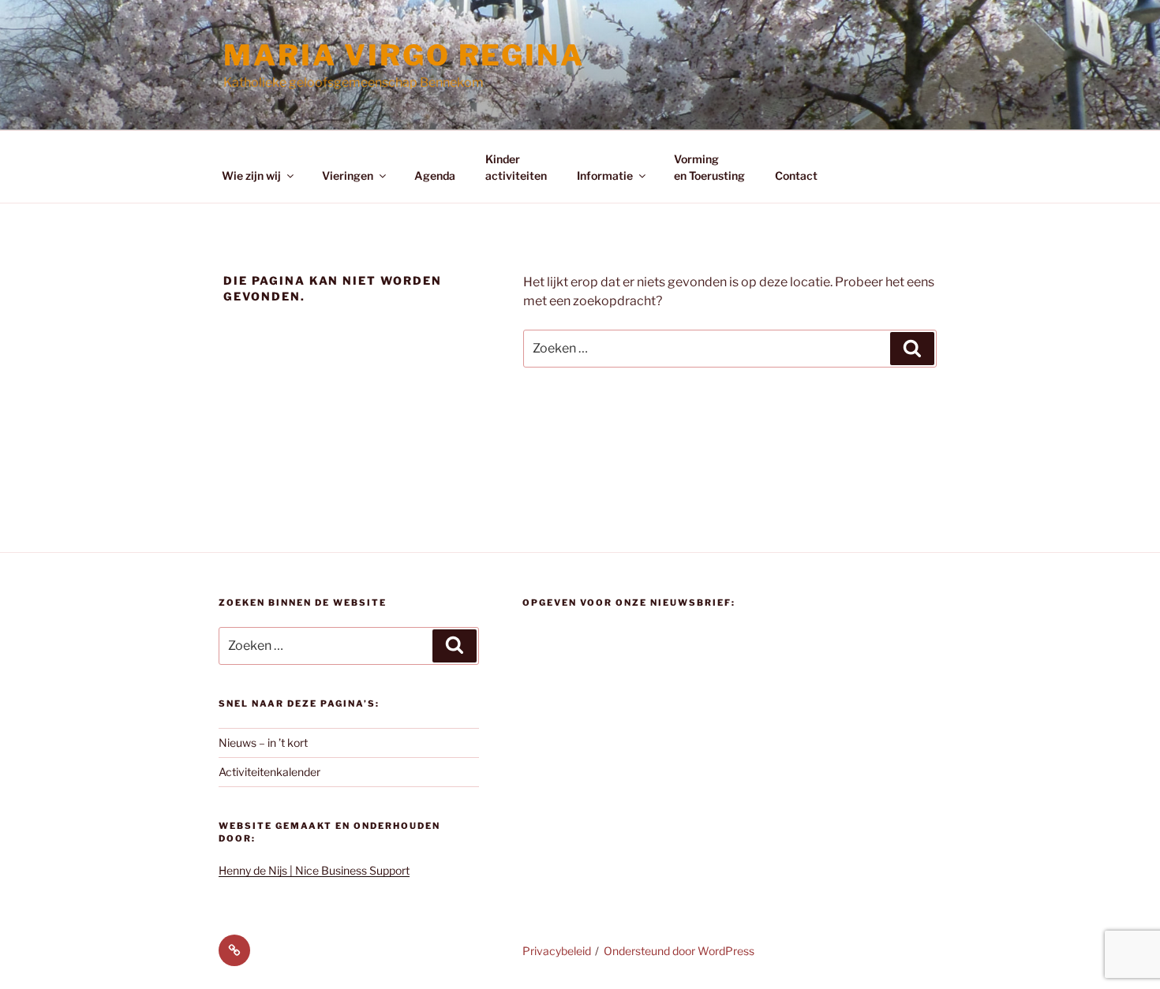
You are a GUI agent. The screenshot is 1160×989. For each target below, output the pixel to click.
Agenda (434, 175)
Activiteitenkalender (269, 771)
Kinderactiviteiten (516, 167)
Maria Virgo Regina (404, 55)
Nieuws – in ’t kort (263, 742)
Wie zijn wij (251, 175)
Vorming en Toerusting (709, 167)
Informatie (605, 175)
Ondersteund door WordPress (679, 950)
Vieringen (347, 175)
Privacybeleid (556, 950)
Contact (796, 175)
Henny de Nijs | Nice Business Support (314, 870)
